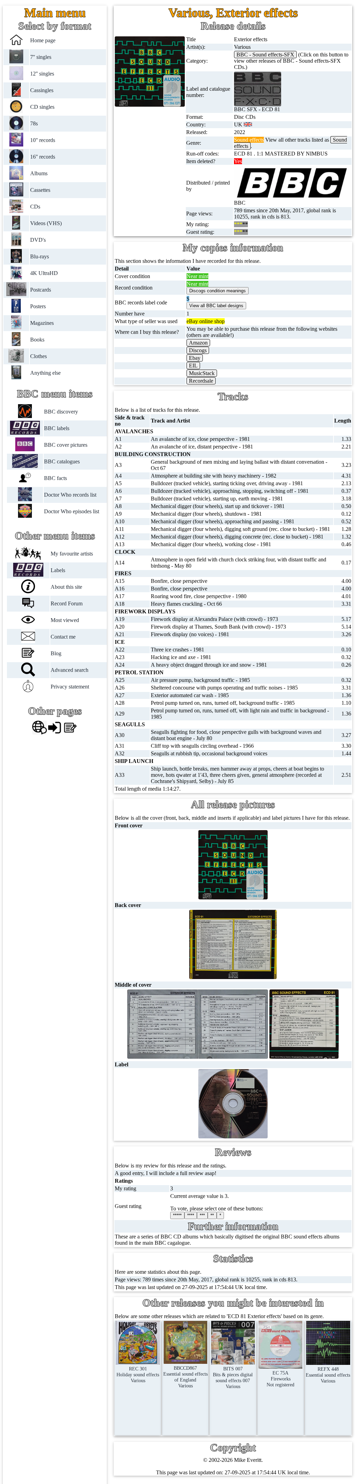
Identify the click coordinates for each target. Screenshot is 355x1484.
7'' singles (40, 57)
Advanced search (69, 670)
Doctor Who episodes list (71, 511)
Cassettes (40, 190)
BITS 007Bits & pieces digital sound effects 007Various (233, 1377)
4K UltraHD (44, 273)
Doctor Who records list (70, 495)
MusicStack (202, 373)
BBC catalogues (62, 461)
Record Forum (67, 603)
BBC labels (56, 428)
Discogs (198, 350)
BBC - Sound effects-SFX (265, 54)
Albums (38, 173)
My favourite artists (72, 554)
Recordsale (201, 381)
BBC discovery (61, 412)
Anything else (45, 373)
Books (37, 340)
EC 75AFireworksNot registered (280, 1378)
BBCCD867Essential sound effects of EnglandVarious (185, 1376)
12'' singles (42, 74)
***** (177, 1215)
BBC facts (55, 478)
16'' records (42, 157)
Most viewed (65, 620)
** (212, 1215)
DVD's (38, 240)
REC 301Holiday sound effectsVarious (137, 1374)
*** (202, 1215)
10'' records (42, 140)
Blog (56, 653)
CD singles (42, 107)
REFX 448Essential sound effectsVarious (328, 1375)
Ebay (194, 358)
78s (34, 123)
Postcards (40, 290)
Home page (42, 40)
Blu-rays (39, 256)
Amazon (198, 343)
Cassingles (41, 90)
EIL (193, 365)
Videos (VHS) (46, 223)
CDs (35, 207)
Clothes (38, 356)
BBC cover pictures (65, 445)
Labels (58, 570)
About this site (66, 587)
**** (190, 1215)
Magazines (42, 323)
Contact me (63, 637)
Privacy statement (70, 687)
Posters (38, 306)
